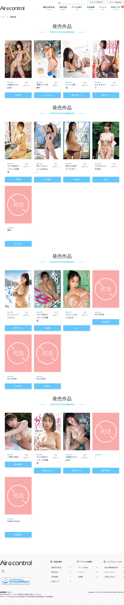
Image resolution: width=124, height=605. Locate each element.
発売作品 (54, 572)
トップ (2, 17)
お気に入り (55, 581)
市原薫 (18, 179)
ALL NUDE (99, 314)
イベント (81, 572)
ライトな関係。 (70, 86)
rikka (106, 179)
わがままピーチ (100, 86)
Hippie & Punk (13, 521)
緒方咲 (18, 95)
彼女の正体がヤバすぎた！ (71, 167)
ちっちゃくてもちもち (13, 316)
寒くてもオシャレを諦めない (42, 169)
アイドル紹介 (83, 567)
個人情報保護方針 (111, 567)
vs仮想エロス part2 (13, 86)
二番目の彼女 (13, 457)
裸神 (9, 230)
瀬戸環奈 (106, 470)
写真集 (80, 577)
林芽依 (47, 386)
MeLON (10, 82)
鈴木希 (18, 386)
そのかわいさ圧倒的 (100, 167)
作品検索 (54, 577)
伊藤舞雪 (18, 535)
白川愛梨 (47, 179)
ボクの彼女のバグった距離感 (13, 169)
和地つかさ (47, 470)
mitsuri (76, 179)
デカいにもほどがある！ (71, 316)
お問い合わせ (110, 577)
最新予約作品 (56, 567)
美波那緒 (18, 464)
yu (77, 328)
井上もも (18, 244)
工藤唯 (47, 328)
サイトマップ (110, 572)
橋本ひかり (76, 470)
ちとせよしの (47, 95)
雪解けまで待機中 (42, 86)
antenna (10, 228)
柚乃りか (106, 95)
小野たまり (18, 328)
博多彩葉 (106, 322)
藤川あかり (76, 95)
